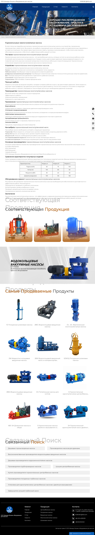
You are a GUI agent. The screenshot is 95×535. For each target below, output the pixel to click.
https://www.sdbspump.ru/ (47, 154)
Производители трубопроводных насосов (24, 466)
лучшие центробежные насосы (68, 466)
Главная (3, 37)
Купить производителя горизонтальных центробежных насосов (33, 473)
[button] (86, 228)
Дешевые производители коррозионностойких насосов (30, 460)
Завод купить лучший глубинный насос (23, 491)
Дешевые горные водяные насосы (21, 448)
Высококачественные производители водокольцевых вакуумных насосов (37, 454)
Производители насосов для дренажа (65, 448)
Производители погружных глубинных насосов (26, 479)
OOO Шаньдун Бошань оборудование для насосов (16, 1)
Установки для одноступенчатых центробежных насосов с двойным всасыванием (40, 485)
